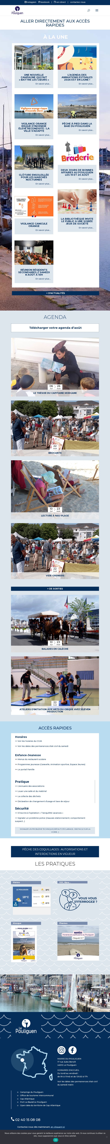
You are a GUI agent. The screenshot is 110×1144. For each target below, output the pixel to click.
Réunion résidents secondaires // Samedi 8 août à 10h (34, 272)
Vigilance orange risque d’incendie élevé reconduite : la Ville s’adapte (34, 127)
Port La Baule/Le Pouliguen (33, 1102)
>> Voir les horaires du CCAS (28, 741)
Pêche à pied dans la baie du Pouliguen (77, 125)
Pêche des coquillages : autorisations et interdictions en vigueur (55, 852)
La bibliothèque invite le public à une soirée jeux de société (77, 221)
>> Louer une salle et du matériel (31, 791)
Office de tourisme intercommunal (37, 1095)
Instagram (31, 2)
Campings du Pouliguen (31, 1092)
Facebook (45, 2)
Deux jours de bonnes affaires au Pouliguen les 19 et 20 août (77, 172)
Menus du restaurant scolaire (32, 759)
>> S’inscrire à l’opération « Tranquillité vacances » (39, 813)
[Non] (106, 1137)
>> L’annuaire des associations (29, 786)
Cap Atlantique (27, 1099)
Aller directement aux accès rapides (55, 23)
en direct (61, 2)
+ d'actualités (55, 293)
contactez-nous (77, 2)
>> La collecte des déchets (28, 796)
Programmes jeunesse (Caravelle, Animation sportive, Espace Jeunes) (51, 764)
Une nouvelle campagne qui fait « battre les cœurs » (34, 77)
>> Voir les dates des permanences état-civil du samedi (41, 746)
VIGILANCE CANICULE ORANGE (34, 225)
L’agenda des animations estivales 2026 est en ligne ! (77, 77)
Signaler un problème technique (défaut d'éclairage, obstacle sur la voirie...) (55, 830)
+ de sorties (55, 588)
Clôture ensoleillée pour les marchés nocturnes (34, 177)
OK (55, 1140)
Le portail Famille (26, 769)
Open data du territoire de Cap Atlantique (40, 1105)
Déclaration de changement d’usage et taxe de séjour (43, 801)
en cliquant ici (58, 1127)
